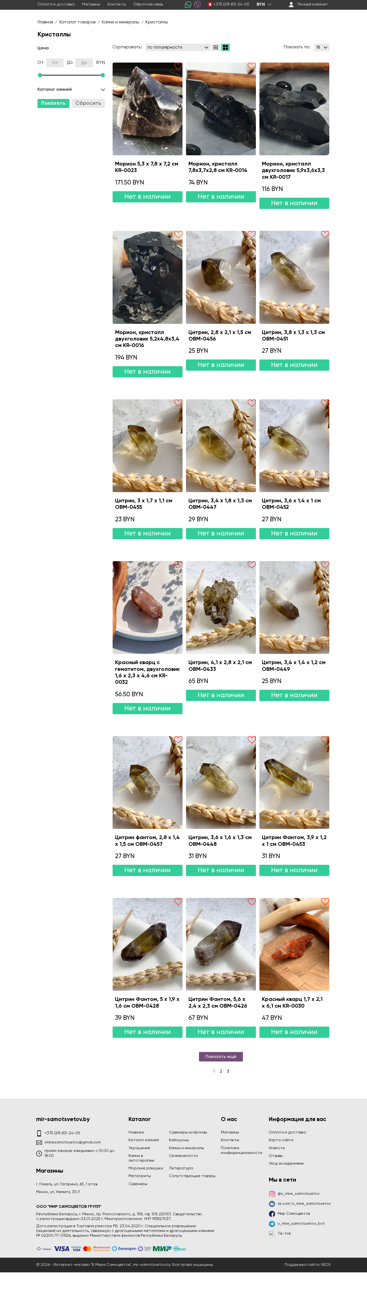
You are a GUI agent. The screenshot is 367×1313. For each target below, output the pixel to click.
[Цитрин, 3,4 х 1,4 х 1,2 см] (294, 607)
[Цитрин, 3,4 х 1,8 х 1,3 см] (221, 445)
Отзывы (276, 1156)
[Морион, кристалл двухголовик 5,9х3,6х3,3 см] (294, 109)
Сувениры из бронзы (188, 1133)
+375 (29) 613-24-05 (231, 4)
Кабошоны (179, 1140)
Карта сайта (281, 1140)
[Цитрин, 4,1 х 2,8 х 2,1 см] (221, 607)
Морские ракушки (146, 1168)
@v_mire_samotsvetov (299, 1194)
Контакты (117, 4)
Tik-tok (284, 1234)
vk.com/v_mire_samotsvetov (304, 1204)
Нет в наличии (147, 196)
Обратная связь (148, 4)
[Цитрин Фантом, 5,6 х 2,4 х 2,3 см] (221, 944)
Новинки (136, 1133)
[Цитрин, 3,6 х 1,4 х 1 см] (294, 445)
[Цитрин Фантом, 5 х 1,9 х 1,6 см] (148, 944)
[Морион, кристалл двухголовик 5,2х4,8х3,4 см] (148, 277)
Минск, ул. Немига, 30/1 (58, 1192)
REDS (326, 1265)
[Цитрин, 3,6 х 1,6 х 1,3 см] (221, 782)
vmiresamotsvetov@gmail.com (72, 1142)
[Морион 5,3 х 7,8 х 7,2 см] (148, 109)
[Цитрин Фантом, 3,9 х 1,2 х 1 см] (294, 782)
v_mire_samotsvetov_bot (301, 1224)
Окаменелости (183, 1156)
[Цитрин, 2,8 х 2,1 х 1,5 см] (221, 277)
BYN (261, 4)
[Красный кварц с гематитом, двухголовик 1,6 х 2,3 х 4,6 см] (148, 607)
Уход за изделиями (286, 1164)
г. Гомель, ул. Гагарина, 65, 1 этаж (67, 1184)
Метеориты (140, 1176)
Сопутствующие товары (192, 1176)
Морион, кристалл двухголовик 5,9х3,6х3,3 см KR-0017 (293, 170)
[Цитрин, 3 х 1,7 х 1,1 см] (148, 445)
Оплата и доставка (56, 4)
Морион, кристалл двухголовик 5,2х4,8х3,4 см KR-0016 (147, 339)
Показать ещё (220, 1056)
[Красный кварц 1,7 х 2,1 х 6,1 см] (294, 944)
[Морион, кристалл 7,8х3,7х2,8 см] (221, 109)
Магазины (91, 4)
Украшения (139, 1148)
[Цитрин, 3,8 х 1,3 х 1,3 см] (294, 277)
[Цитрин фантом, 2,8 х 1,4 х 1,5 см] (148, 782)
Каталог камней (144, 1140)
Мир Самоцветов (294, 1214)
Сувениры (138, 1184)
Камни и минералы (186, 1148)
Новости (277, 1148)
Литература (181, 1168)
